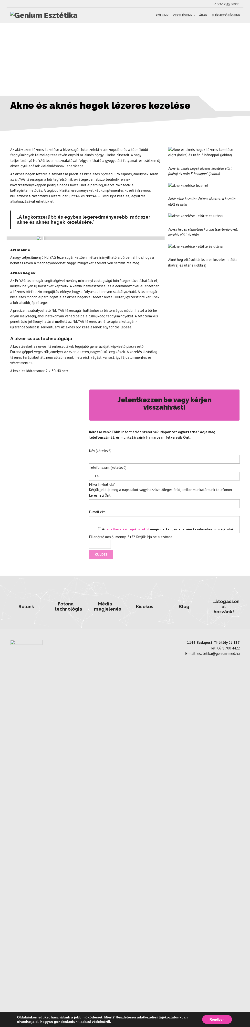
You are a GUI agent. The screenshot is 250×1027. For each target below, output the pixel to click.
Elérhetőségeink (226, 15)
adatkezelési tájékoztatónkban (162, 1017)
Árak (203, 15)
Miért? (109, 1017)
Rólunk (162, 15)
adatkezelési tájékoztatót (128, 529)
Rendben (217, 1019)
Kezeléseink (182, 15)
